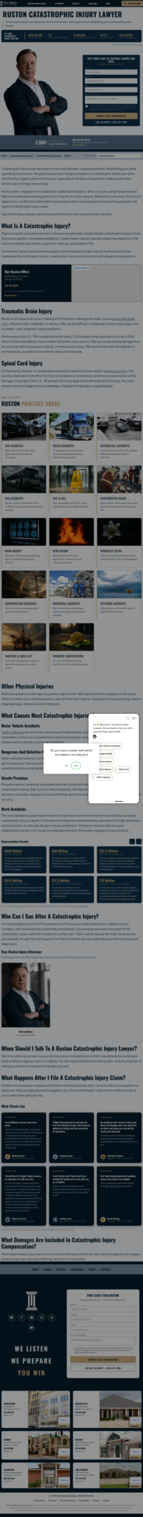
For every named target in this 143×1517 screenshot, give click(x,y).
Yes (76, 765)
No (66, 765)
